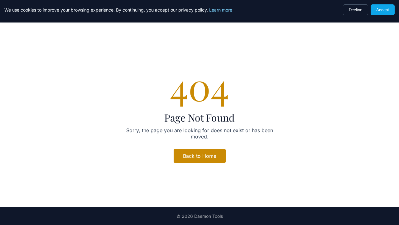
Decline (355, 10)
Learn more (220, 9)
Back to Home (199, 156)
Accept (382, 10)
